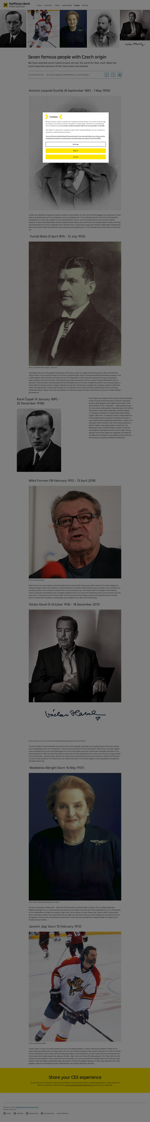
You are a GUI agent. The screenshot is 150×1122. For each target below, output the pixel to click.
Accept (75, 157)
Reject (75, 151)
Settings (76, 144)
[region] (76, 137)
